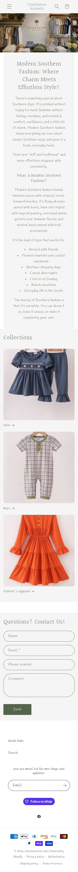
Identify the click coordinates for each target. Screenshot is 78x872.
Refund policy (56, 857)
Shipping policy (29, 863)
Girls (6, 425)
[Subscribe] (65, 785)
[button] (9, 6)
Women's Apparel (16, 591)
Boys (6, 508)
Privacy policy (35, 857)
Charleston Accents (37, 851)
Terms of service (52, 863)
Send (17, 709)
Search (13, 753)
